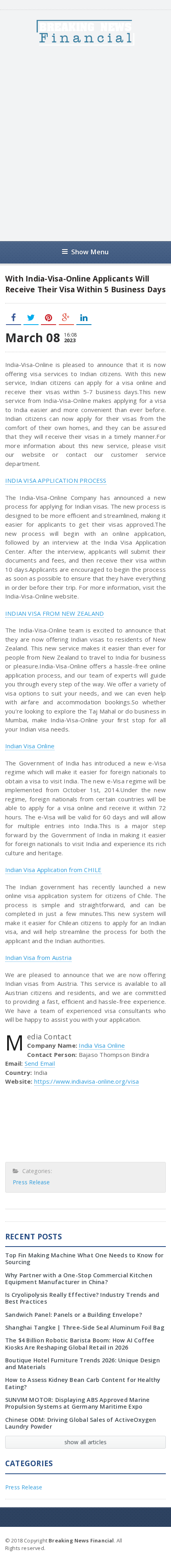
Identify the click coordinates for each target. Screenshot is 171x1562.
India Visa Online (102, 1045)
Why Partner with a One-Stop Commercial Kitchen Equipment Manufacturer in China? (78, 1278)
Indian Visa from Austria (38, 957)
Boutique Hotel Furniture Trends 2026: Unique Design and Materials (82, 1363)
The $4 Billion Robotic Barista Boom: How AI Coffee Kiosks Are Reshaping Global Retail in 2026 (80, 1343)
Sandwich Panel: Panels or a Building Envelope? (73, 1314)
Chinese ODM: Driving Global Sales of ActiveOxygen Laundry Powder (80, 1423)
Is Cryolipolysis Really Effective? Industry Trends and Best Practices (82, 1298)
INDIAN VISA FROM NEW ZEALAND (54, 613)
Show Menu (90, 251)
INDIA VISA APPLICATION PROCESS (56, 480)
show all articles (85, 1442)
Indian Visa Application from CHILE (53, 870)
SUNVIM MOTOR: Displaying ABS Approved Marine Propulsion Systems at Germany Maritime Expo (77, 1403)
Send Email (40, 1063)
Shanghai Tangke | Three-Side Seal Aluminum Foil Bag (84, 1327)
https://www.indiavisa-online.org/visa (86, 1081)
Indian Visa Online (29, 746)
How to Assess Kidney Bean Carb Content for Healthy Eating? (83, 1383)
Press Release (31, 1182)
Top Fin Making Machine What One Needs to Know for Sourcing (84, 1258)
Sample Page (146, 1540)
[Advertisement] (85, 143)
